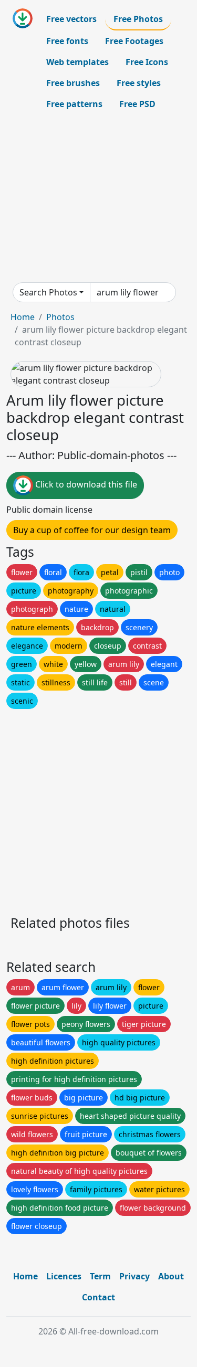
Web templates (77, 62)
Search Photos (48, 292)
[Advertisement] (98, 198)
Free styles (139, 83)
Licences (63, 1276)
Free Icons (147, 62)
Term (100, 1276)
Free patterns (74, 104)
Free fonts (67, 41)
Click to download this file (85, 485)
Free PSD (137, 104)
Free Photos (138, 19)
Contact (98, 1297)
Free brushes (73, 83)
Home (23, 317)
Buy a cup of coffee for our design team (92, 530)
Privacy (134, 1276)
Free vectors (71, 19)
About (171, 1276)
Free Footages (134, 41)
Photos (60, 317)
